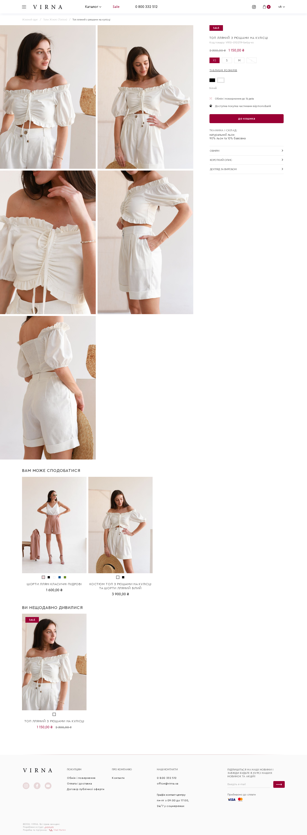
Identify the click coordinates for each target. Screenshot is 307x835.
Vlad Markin (59, 830)
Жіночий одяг (30, 19)
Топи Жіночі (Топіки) (55, 19)
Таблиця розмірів (223, 70)
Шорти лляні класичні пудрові (54, 584)
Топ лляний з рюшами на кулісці (54, 721)
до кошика (246, 118)
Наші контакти (167, 769)
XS (214, 60)
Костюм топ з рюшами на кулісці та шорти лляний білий (120, 586)
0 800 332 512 (146, 7)
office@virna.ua (167, 783)
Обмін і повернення (81, 778)
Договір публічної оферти (85, 789)
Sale (116, 7)
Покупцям (74, 769)
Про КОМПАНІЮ (122, 769)
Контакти (118, 778)
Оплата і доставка (79, 783)
